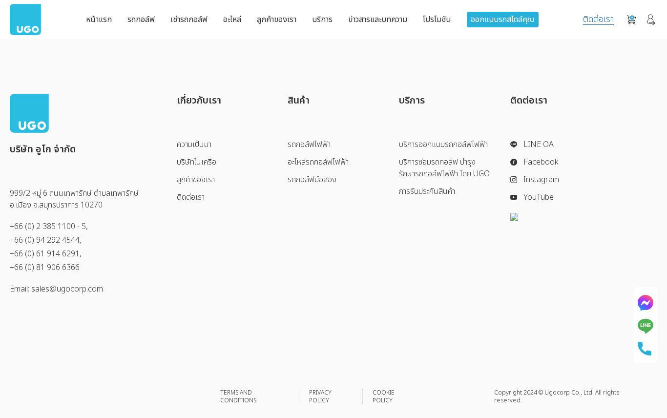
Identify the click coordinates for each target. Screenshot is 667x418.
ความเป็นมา (194, 144)
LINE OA (538, 144)
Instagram (541, 180)
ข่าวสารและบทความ (377, 19)
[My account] (651, 19)
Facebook (541, 162)
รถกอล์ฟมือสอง (312, 180)
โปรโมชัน (437, 19)
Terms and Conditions (238, 396)
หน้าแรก (99, 19)
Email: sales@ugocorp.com (56, 289)
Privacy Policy (320, 396)
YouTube (538, 197)
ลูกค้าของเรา (276, 19)
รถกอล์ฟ (141, 19)
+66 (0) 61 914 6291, (46, 254)
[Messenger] (645, 303)
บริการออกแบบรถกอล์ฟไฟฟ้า (443, 144)
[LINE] (645, 326)
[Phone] (645, 348)
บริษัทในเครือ (196, 162)
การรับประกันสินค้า (427, 191)
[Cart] (631, 20)
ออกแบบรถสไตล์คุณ (503, 19)
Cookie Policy (384, 396)
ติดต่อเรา (598, 20)
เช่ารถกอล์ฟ (189, 19)
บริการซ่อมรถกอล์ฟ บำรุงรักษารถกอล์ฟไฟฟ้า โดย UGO (444, 168)
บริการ (322, 19)
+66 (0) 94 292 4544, (46, 240)
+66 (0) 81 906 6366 (45, 267)
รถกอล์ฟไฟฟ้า (309, 144)
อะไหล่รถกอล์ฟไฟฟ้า (318, 162)
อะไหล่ (232, 19)
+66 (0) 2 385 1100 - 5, (49, 226)
